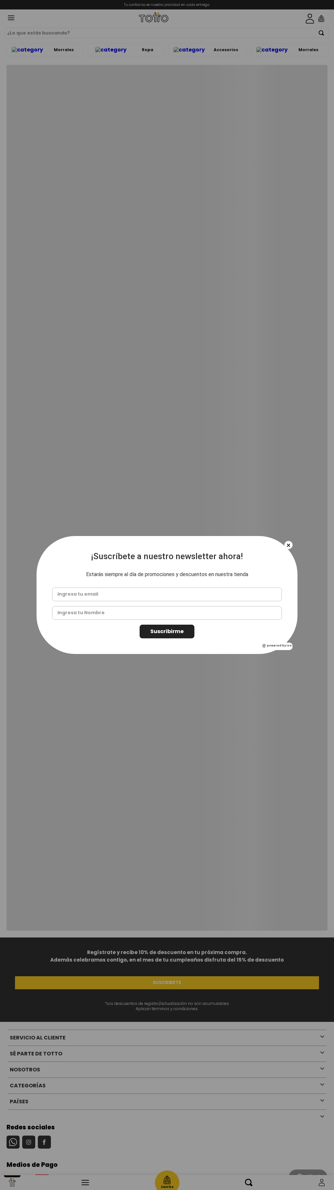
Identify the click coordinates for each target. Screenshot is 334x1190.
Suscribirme (167, 631)
